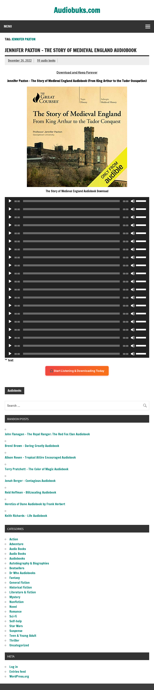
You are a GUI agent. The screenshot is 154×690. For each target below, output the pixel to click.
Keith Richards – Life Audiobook (26, 515)
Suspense (15, 631)
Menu (8, 26)
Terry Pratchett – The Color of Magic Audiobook (36, 469)
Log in (13, 666)
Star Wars (16, 626)
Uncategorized (19, 645)
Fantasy (14, 578)
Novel (13, 606)
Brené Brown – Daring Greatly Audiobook (32, 446)
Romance (15, 611)
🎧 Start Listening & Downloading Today (77, 370)
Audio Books (17, 549)
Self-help (15, 621)
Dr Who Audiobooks (22, 573)
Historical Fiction (20, 587)
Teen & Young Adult (22, 635)
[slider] (141, 200)
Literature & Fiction (22, 592)
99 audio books (46, 60)
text (10, 360)
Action (13, 539)
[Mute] (133, 201)
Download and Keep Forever (77, 72)
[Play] (10, 201)
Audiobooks (14, 390)
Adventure (16, 544)
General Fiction (19, 582)
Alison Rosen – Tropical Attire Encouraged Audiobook (40, 457)
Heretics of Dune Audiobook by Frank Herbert (35, 504)
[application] (77, 201)
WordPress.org (19, 676)
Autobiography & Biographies (29, 563)
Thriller (14, 640)
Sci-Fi (13, 616)
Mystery (14, 597)
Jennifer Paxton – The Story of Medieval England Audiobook (71, 50)
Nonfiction (16, 602)
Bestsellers (16, 568)
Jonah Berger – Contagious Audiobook (30, 480)
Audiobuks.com (77, 10)
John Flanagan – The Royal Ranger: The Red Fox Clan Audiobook (47, 434)
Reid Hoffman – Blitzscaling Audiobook (30, 492)
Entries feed (17, 671)
